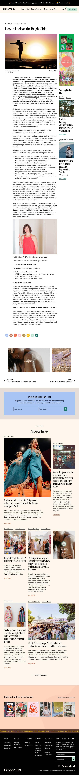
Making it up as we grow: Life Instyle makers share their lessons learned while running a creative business (39, 563)
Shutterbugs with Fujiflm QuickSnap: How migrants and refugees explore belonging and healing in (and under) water (63, 479)
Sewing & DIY (8, 601)
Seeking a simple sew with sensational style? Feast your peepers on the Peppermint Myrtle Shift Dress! (15, 635)
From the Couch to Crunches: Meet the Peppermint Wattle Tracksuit (66, 168)
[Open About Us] (56, 9)
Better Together (58, 443)
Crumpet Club (71, 770)
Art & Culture (61, 97)
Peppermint (62, 139)
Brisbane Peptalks (32, 97)
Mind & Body (53, 70)
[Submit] (65, 409)
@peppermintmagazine (66, 697)
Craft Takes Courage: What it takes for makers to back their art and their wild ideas (47, 644)
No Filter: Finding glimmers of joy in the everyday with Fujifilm (66, 124)
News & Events (20, 529)
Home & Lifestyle (34, 602)
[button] (6, 335)
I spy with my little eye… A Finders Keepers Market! (15, 559)
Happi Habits (32, 88)
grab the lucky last (38, 103)
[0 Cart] (65, 9)
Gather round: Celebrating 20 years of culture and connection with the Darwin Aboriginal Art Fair (21, 503)
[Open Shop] (24, 9)
